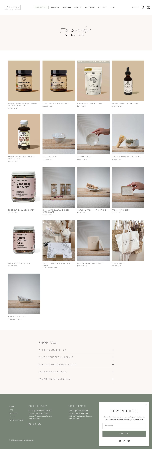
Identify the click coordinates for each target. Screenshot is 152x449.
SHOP (11, 406)
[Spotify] (129, 441)
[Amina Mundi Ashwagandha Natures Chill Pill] (24, 81)
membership (90, 7)
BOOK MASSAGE (16, 420)
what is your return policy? (56, 357)
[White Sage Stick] (24, 294)
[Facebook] (120, 441)
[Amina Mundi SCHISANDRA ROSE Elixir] (24, 134)
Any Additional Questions (54, 379)
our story (55, 7)
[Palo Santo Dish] (128, 187)
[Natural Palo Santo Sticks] (93, 187)
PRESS (12, 417)
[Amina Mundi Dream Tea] (93, 81)
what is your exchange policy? (58, 364)
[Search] (142, 7)
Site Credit (29, 440)
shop (113, 7)
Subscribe (124, 434)
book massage (41, 7)
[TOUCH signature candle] (93, 240)
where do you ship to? (52, 350)
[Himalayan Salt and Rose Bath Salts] (59, 187)
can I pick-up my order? (53, 372)
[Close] (146, 404)
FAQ (11, 410)
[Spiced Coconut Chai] (24, 240)
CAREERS (13, 413)
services (77, 7)
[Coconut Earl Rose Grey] (24, 187)
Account (135, 7)
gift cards (102, 7)
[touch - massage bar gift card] (59, 240)
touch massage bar (19, 440)
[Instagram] (124, 441)
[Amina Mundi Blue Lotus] (59, 81)
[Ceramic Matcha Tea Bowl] (128, 134)
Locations (67, 7)
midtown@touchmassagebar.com (80, 416)
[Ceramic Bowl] (59, 134)
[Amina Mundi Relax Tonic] (128, 81)
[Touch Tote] (128, 240)
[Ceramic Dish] (93, 134)
